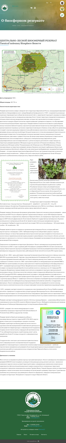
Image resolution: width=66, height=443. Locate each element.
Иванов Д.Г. (42, 429)
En (51, 2)
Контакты (44, 434)
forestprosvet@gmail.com (35, 426)
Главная (19, 434)
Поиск (25, 434)
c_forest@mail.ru (35, 417)
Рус (47, 2)
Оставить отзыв (34, 434)
